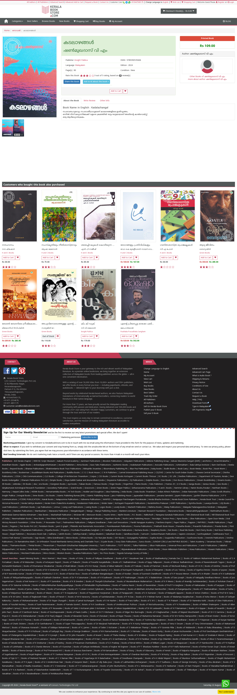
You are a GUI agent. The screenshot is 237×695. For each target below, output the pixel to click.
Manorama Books (176, 511)
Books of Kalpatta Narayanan (186, 651)
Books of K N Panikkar (139, 639)
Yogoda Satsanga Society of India (132, 553)
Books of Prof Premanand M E (48, 651)
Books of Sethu (226, 589)
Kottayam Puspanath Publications (130, 503)
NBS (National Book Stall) (197, 515)
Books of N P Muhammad (89, 620)
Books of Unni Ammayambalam (106, 654)
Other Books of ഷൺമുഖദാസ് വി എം (207, 76)
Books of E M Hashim (106, 601)
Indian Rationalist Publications (195, 492)
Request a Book (91, 2)
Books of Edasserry (145, 651)
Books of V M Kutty (160, 654)
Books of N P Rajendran (203, 654)
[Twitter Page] (14, 373)
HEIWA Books (37, 492)
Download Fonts (199, 403)
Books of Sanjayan (216, 585)
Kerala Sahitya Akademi (31, 503)
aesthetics (207, 461)
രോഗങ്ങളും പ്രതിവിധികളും (135, 245)
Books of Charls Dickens (15, 624)
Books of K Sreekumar (36, 643)
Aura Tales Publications (100, 465)
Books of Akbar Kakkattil (111, 566)
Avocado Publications (164, 465)
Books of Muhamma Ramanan (147, 616)
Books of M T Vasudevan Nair (129, 558)
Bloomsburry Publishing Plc (116, 469)
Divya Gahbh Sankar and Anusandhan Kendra (84, 480)
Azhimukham (182, 465)
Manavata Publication (58, 511)
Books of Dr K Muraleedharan (26, 674)
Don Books (166, 480)
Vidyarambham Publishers (86, 549)
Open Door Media (216, 519)
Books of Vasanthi (216, 608)
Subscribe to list (89, 437)
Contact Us (104, 2)
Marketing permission (71, 437)
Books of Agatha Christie (198, 570)
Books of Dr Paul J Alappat (50, 616)
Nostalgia (156, 519)
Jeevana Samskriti (165, 496)
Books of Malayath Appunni (171, 593)
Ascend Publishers (67, 465)
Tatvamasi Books (214, 542)
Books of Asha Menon (206, 597)
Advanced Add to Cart (74, 2)
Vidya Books (67, 549)
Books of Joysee (219, 570)
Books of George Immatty (185, 662)
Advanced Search (57, 2)
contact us (147, 447)
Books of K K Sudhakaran (223, 574)
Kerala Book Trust (208, 499)
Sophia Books (156, 538)
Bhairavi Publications (34, 469)
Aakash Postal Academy (68, 461)
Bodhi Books (170, 469)
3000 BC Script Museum (44, 461)
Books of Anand (94, 635)
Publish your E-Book (153, 410)
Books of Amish (163, 651)
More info (156, 692)
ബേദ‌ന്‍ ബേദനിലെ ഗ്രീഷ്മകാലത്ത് (20, 324)
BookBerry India (9, 473)
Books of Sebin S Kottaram (104, 628)
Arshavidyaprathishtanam (45, 465)
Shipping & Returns (200, 379)
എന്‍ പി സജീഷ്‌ (88, 249)
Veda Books (33, 549)
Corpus (93, 476)
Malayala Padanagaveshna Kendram (199, 507)
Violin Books (154, 549)
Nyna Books (182, 519)
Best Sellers (32, 21)
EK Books (27, 484)
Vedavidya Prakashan (50, 549)
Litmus (57, 507)
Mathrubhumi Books (219, 511)
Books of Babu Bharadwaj (210, 628)
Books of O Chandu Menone (37, 647)
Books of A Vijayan (197, 608)
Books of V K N (195, 566)
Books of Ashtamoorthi (64, 620)
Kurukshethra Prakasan (158, 503)
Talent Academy (197, 542)
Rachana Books (142, 530)
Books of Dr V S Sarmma (213, 612)
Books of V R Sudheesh (101, 578)
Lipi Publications (44, 507)
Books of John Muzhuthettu (113, 666)
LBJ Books (224, 503)
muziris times (110, 515)
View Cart (148, 379)
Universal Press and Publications (182, 546)
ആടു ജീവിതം (207, 245)
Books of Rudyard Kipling (160, 635)
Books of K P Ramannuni (175, 608)
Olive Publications (198, 519)
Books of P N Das (125, 597)
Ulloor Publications (158, 546)
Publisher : (77, 60)
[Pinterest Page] (22, 373)
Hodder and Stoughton (93, 492)
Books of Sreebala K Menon (211, 635)
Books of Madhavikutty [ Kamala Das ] (163, 558)
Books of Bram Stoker (209, 616)
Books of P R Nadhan (225, 643)
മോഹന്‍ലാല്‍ (127, 328)
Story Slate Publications (126, 542)
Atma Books (82, 465)
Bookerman (24, 473)
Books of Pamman (152, 566)
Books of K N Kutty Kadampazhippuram (140, 624)
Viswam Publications (217, 549)
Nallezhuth (148, 515)
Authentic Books (120, 465)
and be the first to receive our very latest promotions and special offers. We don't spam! (65, 432)
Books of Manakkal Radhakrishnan (217, 666)
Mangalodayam (77, 511)
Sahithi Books (64, 534)
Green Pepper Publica (120, 488)
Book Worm (219, 469)
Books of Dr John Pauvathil (72, 635)
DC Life (173, 476)
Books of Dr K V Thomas (20, 620)
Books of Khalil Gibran (66, 566)
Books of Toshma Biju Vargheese (151, 620)
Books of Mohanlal (31, 608)
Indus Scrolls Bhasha (220, 492)
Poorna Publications (143, 526)
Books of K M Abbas (137, 635)
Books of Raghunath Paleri (35, 597)
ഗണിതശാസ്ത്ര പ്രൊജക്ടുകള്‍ (176, 245)
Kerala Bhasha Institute (159, 499)
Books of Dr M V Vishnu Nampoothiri (179, 616)
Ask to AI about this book (96, 82)
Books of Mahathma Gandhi (185, 639)
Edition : (127, 65)
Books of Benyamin (154, 570)
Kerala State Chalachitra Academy (60, 503)
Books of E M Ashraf (134, 670)
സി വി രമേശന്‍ (88, 328)
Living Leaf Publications (72, 507)
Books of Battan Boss (70, 574)
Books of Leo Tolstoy (175, 570)
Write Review (89, 101)
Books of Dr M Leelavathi (150, 608)
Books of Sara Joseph (174, 578)
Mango (90, 511)
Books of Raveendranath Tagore (210, 562)
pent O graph (62, 526)
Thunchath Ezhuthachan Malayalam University (77, 546)
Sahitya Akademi (96, 534)
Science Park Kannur (11, 538)
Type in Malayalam (200, 406)
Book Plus (207, 469)
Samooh (145, 534)
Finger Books (115, 484)
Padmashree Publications (74, 522)
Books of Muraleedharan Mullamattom (135, 581)
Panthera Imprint (164, 522)
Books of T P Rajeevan (199, 620)
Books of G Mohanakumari (24, 616)
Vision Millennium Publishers (174, 549)
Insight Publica (87, 332)
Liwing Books (91, 507)
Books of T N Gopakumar (65, 593)
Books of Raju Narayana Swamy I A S (95, 570)
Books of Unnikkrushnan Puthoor (122, 604)
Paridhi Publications (216, 522)
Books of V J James (81, 628)
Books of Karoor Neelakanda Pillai (118, 620)
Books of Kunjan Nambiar (223, 620)
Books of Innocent (224, 654)
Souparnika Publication (175, 538)
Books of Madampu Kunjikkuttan (179, 597)
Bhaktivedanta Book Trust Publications (63, 469)
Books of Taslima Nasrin (123, 585)
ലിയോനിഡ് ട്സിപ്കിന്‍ (13, 328)
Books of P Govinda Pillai (162, 628)
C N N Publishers (109, 473)
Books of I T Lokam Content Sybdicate (86, 589)
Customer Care (126, 2)
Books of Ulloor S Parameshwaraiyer (217, 639)
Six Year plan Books (104, 538)
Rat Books (173, 530)
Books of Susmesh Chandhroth (147, 574)
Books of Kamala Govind (68, 604)
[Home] (6, 21)
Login (231, 2)
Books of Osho (76, 558)
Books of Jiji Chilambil (160, 639)
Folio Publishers (156, 484)
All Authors (31, 2)
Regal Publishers (17, 534)
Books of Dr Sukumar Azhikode (16, 585)
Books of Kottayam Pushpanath (128, 570)
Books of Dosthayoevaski (52, 612)
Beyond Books (16, 469)
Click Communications (32, 476)
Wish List (176, 2)
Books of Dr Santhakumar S (41, 624)
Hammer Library (181, 488)
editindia (17, 484)
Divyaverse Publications (117, 480)
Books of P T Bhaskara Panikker (144, 647)
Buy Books (100, 21)
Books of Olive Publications (220, 601)
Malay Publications (172, 507)
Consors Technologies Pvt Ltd (64, 685)
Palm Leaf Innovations (118, 522)
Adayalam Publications (134, 461)
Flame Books (141, 484)
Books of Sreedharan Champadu (128, 658)
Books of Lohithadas (13, 647)
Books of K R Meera (164, 581)
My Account (116, 21)
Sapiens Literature (187, 534)
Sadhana (52, 534)
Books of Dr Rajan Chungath (53, 601)
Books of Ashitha (212, 566)
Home (7, 30)
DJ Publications (136, 480)
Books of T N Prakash (168, 601)
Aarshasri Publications (90, 461)
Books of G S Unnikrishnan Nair (49, 662)
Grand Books (76, 488)
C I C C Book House (91, 473)
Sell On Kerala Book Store (155, 406)
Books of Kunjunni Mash (76, 662)
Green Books (205, 253)
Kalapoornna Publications (67, 499)
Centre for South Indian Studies (179, 473)
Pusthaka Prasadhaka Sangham (133, 332)
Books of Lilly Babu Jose (101, 662)
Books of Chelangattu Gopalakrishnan (19, 635)
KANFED (107, 499)
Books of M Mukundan (24, 562)
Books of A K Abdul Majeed (157, 658)
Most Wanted (48, 558)
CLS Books (49, 476)
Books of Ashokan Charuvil (221, 581)
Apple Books (25, 465)
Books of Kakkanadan (195, 585)
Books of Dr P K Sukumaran (75, 578)
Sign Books (40, 538)
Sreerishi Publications (214, 538)
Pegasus (14, 526)
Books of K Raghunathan (157, 612)
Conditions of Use (200, 386)
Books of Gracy (127, 651)
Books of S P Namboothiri (201, 643)
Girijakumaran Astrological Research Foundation (23, 488)
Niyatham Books (112, 519)
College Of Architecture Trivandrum (72, 476)
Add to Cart (116, 91)
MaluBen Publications (23, 511)
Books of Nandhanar (177, 620)
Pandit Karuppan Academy (142, 522)
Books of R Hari (93, 639)
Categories (17, 21)
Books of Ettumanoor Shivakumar (39, 566)
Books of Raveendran (146, 585)
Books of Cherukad (98, 616)
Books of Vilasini (44, 593)
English (165, 2)
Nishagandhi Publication (92, 519)
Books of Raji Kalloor (180, 654)
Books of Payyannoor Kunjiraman (95, 593)
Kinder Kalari (107, 503)
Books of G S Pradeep (109, 643)
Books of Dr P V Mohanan (102, 612)
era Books (43, 484)
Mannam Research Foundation (152, 511)
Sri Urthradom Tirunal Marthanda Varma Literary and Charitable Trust (68, 542)
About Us (196, 389)
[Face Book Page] (7, 373)
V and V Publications (208, 546)
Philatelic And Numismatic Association (87, 526)
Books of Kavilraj (56, 643)
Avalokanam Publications (141, 465)
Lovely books (119, 507)
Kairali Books (48, 499)
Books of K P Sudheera (159, 662)
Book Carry (183, 469)
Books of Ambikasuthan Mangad (56, 674)
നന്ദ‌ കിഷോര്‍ (8, 249)
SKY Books (120, 538)
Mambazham (41, 511)
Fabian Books (85, 484)
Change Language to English (156, 369)
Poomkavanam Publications (119, 526)
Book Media (195, 469)
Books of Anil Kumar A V (27, 581)
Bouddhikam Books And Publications (48, 473)
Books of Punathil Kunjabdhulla (96, 562)
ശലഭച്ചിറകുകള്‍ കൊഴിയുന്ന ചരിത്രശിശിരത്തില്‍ (107, 245)
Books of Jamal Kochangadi (81, 601)
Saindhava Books (131, 534)
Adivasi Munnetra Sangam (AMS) (185, 461)
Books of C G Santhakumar (114, 639)
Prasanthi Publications (203, 526)
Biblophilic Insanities (92, 469)
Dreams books (224, 480)
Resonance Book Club (36, 534)
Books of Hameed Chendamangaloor (66, 639)
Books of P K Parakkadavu (178, 604)
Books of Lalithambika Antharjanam (130, 662)
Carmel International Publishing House (136, 473)
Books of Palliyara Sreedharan (99, 558)
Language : (75, 65)
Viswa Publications (197, 549)
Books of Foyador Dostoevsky (108, 670)
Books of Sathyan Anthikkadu (87, 647)
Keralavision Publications (88, 503)
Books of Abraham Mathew (214, 651)
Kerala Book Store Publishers (185, 499)
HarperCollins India (20, 492)
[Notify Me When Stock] (58, 336)
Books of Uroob (68, 570)
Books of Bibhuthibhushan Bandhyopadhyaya (52, 585)
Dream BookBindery (206, 480)
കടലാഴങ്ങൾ (79, 43)
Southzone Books (195, 538)
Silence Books (72, 538)
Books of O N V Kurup (88, 566)
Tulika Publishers (140, 546)
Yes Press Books (107, 553)
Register (221, 2)
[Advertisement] (118, 157)
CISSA (17, 476)
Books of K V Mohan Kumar (148, 597)
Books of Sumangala (56, 589)
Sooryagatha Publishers (137, 538)
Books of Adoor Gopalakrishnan (122, 608)
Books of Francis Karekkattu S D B (41, 574)
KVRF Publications (178, 503)
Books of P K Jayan (23, 662)
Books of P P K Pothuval (29, 631)
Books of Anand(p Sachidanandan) (191, 581)
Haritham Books (219, 488)
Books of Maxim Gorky (152, 631)
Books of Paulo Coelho (77, 612)
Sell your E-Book (151, 413)
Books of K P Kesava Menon (176, 574)
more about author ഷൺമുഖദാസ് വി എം (207, 79)
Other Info (104, 101)
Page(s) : (71, 70)
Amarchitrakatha (221, 461)
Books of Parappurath (123, 593)
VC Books (21, 549)
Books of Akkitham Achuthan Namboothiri (147, 589)
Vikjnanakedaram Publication (134, 549)
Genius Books (209, 484)
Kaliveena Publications (91, 499)
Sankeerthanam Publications (164, 534)
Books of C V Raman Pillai (61, 658)
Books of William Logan (154, 643)
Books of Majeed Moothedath (185, 612)
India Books (127, 492)
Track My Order (150, 396)
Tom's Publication (108, 546)
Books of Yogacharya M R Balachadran (93, 658)
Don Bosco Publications (184, 480)
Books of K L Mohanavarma (141, 666)
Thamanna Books (18, 546)
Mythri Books (124, 515)
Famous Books (100, 484)
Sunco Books (145, 542)
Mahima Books (155, 507)
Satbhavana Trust (221, 534)
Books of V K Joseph (48, 635)
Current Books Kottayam (122, 476)
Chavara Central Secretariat (208, 473)
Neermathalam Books (22, 519)
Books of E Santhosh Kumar (26, 612)
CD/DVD (159, 473)
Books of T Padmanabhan (205, 589)
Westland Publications (31, 553)
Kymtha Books (195, 503)
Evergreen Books (58, 484)
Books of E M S (148, 601)
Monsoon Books (94, 515)
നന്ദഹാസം (8, 245)
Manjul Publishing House (106, 511)
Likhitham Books (27, 507)
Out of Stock (48, 336)
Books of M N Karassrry (79, 597)
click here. (8, 451)
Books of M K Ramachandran (105, 631)
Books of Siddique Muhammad (55, 628)
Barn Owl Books (219, 465)
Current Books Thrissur (145, 476)
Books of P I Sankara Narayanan (58, 654)
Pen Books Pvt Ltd (28, 526)
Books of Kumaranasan (23, 570)
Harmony (6, 492)
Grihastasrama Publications (144, 488)
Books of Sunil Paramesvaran (41, 604)
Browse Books (48, 21)
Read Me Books (187, 530)
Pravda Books (221, 526)
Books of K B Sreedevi (73, 581)
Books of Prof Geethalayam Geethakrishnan (213, 631)
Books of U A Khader (200, 574)
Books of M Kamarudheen (106, 651)
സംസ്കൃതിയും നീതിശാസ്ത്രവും (59, 245)
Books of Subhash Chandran (48, 578)
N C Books (137, 515)
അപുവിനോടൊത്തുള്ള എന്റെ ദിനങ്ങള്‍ (63, 324)
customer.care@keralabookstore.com (22, 406)
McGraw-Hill (79, 515)
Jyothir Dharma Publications (206, 496)
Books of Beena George (22, 651)
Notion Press (169, 519)
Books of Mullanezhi (186, 628)
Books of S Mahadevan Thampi (134, 628)
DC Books (162, 476)
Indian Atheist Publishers (169, 492)
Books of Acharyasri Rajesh (48, 562)
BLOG (228, 21)
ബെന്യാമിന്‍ (205, 249)
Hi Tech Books (74, 492)
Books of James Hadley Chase (31, 589)
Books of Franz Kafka (129, 601)
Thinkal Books (34, 546)
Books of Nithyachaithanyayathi (18, 578)
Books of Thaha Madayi (114, 635)
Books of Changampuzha (179, 589)
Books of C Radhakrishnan (124, 562)
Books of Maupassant (177, 643)
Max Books (43, 515)
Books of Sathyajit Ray (53, 631)
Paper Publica (180, 522)
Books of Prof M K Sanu (222, 593)
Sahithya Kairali (80, 534)
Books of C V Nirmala (130, 631)
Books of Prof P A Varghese (170, 585)
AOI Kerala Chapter (22, 461)
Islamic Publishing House (98, 496)
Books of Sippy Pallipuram (150, 562)
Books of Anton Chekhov (197, 593)
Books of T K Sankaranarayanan (83, 666)
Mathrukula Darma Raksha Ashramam (19, 515)
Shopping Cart (189, 2)
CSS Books (103, 476)
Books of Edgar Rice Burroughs (130, 612)
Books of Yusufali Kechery (14, 604)
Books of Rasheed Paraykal (33, 658)
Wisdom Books (64, 553)
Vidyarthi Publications (109, 549)
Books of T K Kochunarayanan (77, 670)
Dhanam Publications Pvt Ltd (34, 480)
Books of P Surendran (51, 581)
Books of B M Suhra (11, 597)
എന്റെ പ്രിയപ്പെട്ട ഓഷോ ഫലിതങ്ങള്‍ (140, 324)
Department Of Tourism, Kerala (213, 476)
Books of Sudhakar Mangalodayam (98, 574)
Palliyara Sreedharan (97, 522)
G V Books (181, 484)
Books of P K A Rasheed (13, 670)
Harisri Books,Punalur (200, 488)
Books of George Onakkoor (77, 631)
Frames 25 (170, 484)
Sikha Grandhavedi (55, 538)
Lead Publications (10, 507)
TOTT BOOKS (124, 546)
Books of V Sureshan (62, 647)
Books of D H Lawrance (37, 639)
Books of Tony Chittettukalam (199, 624)
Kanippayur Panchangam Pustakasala (129, 499)
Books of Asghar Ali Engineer (115, 647)
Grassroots (89, 488)
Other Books (36, 522)
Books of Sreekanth (43, 620)
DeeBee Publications (187, 476)
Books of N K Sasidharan (93, 604)
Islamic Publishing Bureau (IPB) (71, 496)
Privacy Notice (198, 382)
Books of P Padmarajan (125, 578)
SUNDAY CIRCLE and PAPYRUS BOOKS (170, 542)
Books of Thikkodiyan (187, 670)
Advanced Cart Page (201, 372)
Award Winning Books (29, 558)
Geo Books (222, 484)
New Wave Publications (56, 519)
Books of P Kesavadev (52, 608)
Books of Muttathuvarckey (151, 604)
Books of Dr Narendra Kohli (193, 601)
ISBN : (131, 60)
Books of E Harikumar (166, 666)
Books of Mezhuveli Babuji (175, 566)
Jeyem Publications (183, 496)
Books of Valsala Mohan (13, 643)
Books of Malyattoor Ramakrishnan (18, 593)
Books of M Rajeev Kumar (212, 670)
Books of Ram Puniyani (189, 666)
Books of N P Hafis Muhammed (176, 647)
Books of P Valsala (133, 566)
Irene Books (38, 496)
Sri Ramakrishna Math (25, 542)
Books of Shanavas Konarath (25, 628)
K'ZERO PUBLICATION (29, 499)
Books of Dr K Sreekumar (47, 570)
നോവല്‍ (16, 30)
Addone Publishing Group (157, 461)
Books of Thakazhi (71, 562)
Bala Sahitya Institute (199, 465)
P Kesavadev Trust (52, 522)
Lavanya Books (211, 503)
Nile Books (74, 519)
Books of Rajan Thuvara (120, 616)
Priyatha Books (52, 530)
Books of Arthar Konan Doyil (205, 647)
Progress (65, 530)
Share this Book (72, 82)
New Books (64, 21)
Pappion (191, 522)
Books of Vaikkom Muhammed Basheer (202, 558)
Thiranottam (48, 546)
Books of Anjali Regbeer (31, 654)
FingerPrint (128, 484)
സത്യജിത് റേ (48, 328)
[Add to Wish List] (125, 91)
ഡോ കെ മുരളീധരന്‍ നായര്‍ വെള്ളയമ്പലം (141, 249)
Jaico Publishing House (122, 496)
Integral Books (24, 496)
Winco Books (49, 553)
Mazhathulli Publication (61, 515)
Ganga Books (195, 484)
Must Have (62, 558)
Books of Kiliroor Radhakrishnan (178, 562)
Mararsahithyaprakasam (197, 511)
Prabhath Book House (164, 526)
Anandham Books (10, 465)
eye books (72, 484)
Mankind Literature (127, 511)
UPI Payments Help (201, 410)
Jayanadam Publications (144, 496)
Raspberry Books (158, 530)
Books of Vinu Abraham (210, 662)
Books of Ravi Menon (115, 589)
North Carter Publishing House (136, 519)
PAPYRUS (202, 522)
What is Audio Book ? (201, 376)
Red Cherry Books (204, 530)
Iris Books (50, 496)
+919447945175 (137, 2)
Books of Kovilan (123, 574)
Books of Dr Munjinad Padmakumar (103, 624)
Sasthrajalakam (204, 534)
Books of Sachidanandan (103, 597)
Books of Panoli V (58, 597)
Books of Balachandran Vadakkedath (44, 670)
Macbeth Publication (137, 507)
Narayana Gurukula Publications (170, 515)
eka (35, 484)
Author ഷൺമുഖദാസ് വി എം (197, 54)
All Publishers (43, 2)
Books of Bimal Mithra (131, 643)
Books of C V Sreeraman (55, 666)
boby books (156, 469)
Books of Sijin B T (10, 658)
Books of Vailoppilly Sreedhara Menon (203, 578)
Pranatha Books (183, 526)
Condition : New (128, 70)
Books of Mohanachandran (25, 601)
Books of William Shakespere (206, 604)
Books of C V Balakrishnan (150, 578)
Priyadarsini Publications (32, 530)
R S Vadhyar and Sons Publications (117, 530)
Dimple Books (56, 480)
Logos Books (106, 507)
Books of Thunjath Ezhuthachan (100, 581)
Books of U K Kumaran (145, 593)
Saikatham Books (114, 534)
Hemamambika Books (56, 492)
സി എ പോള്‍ (166, 249)
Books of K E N (82, 654)
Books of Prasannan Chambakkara (81, 643)
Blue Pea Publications (139, 469)
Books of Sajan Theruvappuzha (70, 624)
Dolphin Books (152, 480)
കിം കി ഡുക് (88, 324)
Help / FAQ (197, 400)
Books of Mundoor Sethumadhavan (189, 658)
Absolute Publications (112, 461)
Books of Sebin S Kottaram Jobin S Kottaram (85, 608)
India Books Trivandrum (145, 492)
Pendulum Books (46, 526)
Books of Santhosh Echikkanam (160, 670)
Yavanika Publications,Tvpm (85, 553)
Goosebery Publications (57, 488)
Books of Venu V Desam (172, 624)
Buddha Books (73, 473)
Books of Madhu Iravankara (29, 666)
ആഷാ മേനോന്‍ (49, 249)
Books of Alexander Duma (76, 616)
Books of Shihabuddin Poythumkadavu (92, 585)
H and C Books (8, 253)
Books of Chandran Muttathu (135, 654)
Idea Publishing (112, 492)
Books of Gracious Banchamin (78, 651)
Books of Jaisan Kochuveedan (178, 631)
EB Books (6, 484)
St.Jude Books (107, 542)
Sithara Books (86, 538)
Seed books (27, 538)
